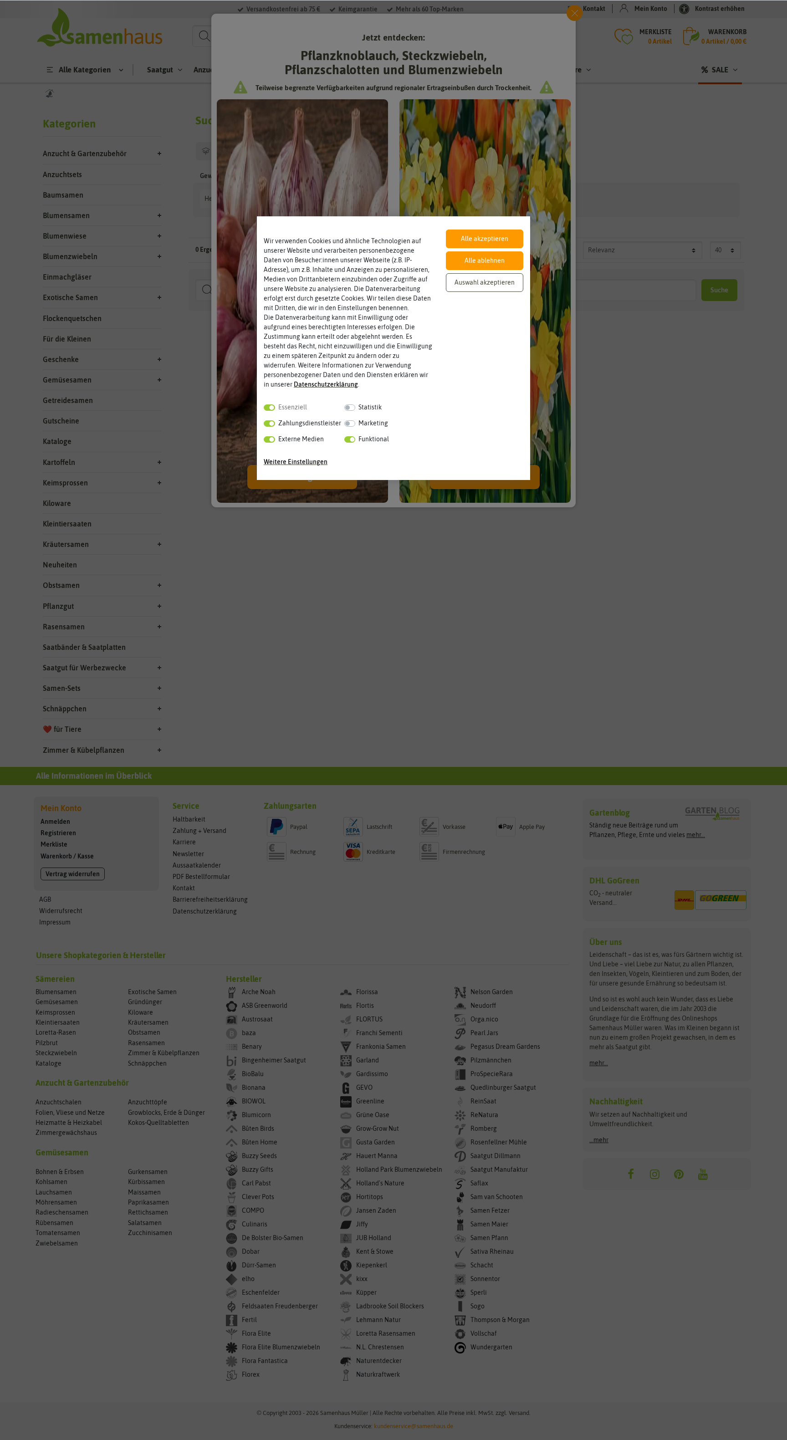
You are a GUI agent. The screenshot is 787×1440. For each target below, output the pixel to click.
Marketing (373, 423)
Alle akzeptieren (484, 238)
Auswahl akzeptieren (485, 282)
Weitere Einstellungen (295, 461)
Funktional (373, 439)
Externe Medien (301, 439)
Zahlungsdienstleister (309, 423)
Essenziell (292, 407)
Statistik (370, 407)
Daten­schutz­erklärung (326, 384)
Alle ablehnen (485, 260)
